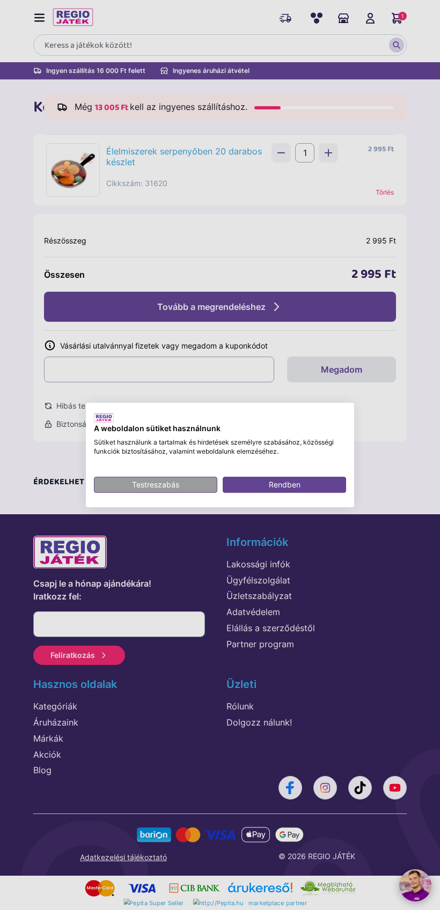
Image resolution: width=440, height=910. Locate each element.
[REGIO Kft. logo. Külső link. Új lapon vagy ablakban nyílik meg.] (104, 418)
